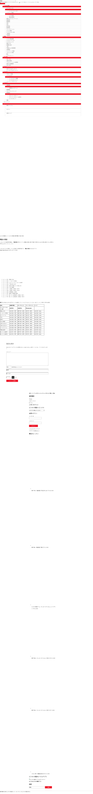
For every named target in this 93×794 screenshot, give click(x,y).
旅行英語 (8, 26)
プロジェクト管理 (10, 52)
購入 (7, 54)
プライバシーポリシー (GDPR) (15, 97)
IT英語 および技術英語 (11, 47)
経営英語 (8, 27)
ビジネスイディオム (10, 40)
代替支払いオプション (13, 88)
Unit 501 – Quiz (37, 311)
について (6, 82)
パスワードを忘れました (34, 430)
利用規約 (8, 92)
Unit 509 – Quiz (37, 327)
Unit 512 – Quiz (37, 334)
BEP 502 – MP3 (21, 313)
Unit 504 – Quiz (37, 317)
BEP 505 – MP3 (21, 319)
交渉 (7, 23)
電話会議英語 (11, 17)
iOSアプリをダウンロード (12, 68)
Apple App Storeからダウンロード (7, 250)
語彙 (5, 36)
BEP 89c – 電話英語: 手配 (37, 547)
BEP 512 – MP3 (21, 334)
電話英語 (8, 20)
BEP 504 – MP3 (21, 317)
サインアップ (6, 102)
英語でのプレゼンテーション (12, 18)
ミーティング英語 (10, 12)
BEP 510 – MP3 (21, 329)
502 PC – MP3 (29, 313)
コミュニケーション (10, 29)
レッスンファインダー (13, 11)
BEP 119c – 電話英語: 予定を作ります (40, 490)
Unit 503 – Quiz (37, 315)
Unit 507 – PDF (13, 323)
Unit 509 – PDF (13, 327)
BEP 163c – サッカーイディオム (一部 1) (40, 710)
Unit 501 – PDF (13, 311)
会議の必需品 (9, 60)
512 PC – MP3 (29, 334)
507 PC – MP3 (29, 323)
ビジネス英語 (6, 5)
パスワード (31, 421)
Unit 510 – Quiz (37, 329)
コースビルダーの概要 (13, 78)
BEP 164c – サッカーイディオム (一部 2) (40, 658)
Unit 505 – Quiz (37, 319)
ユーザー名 (31, 416)
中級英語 (8, 35)
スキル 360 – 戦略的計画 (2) (38, 773)
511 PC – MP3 (29, 332)
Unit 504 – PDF (13, 317)
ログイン (8, 109)
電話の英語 (9, 59)
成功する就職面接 (10, 63)
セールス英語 (9, 30)
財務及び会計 (9, 44)
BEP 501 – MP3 (21, 311)
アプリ (5, 66)
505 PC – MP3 (29, 319)
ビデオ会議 (11, 15)
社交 (7, 24)
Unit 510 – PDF (13, 329)
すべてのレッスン (10, 8)
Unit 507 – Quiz (37, 323)
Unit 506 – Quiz (37, 321)
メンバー (6, 71)
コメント (8, 351)
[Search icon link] (4, 116)
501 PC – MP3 (29, 311)
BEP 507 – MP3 (21, 323)
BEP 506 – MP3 (21, 321)
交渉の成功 (9, 65)
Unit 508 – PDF (13, 325)
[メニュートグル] (43, 9)
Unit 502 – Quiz (37, 313)
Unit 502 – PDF (13, 313)
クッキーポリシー (12, 98)
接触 (7, 100)
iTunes (30, 399)
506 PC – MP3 (29, 321)
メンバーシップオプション (12, 81)
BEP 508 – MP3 (21, 325)
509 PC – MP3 (29, 327)
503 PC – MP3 (29, 315)
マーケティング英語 (10, 51)
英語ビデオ (9, 43)
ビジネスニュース (10, 41)
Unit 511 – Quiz (37, 332)
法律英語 (8, 49)
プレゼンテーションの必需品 (12, 62)
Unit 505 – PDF (13, 319)
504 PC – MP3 (29, 317)
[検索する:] (37, 787)
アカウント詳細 (10, 73)
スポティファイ (32, 401)
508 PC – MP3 (29, 325)
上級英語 (8, 33)
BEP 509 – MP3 (21, 327)
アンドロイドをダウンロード (12, 70)
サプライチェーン (10, 55)
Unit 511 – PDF (13, 332)
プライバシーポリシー (13, 95)
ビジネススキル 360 (11, 32)
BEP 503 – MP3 (21, 315)
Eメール (30, 402)
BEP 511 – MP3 (21, 332)
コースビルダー (10, 75)
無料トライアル (10, 105)
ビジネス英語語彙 (10, 38)
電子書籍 (6, 56)
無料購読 (8, 89)
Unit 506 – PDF (13, 321)
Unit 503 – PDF (13, 315)
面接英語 (8, 21)
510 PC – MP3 (29, 329)
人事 (7, 46)
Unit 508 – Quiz (37, 325)
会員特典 (8, 85)
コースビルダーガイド (13, 79)
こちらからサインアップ (34, 428)
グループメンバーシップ (11, 91)
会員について (9, 113)
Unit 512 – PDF (13, 334)
